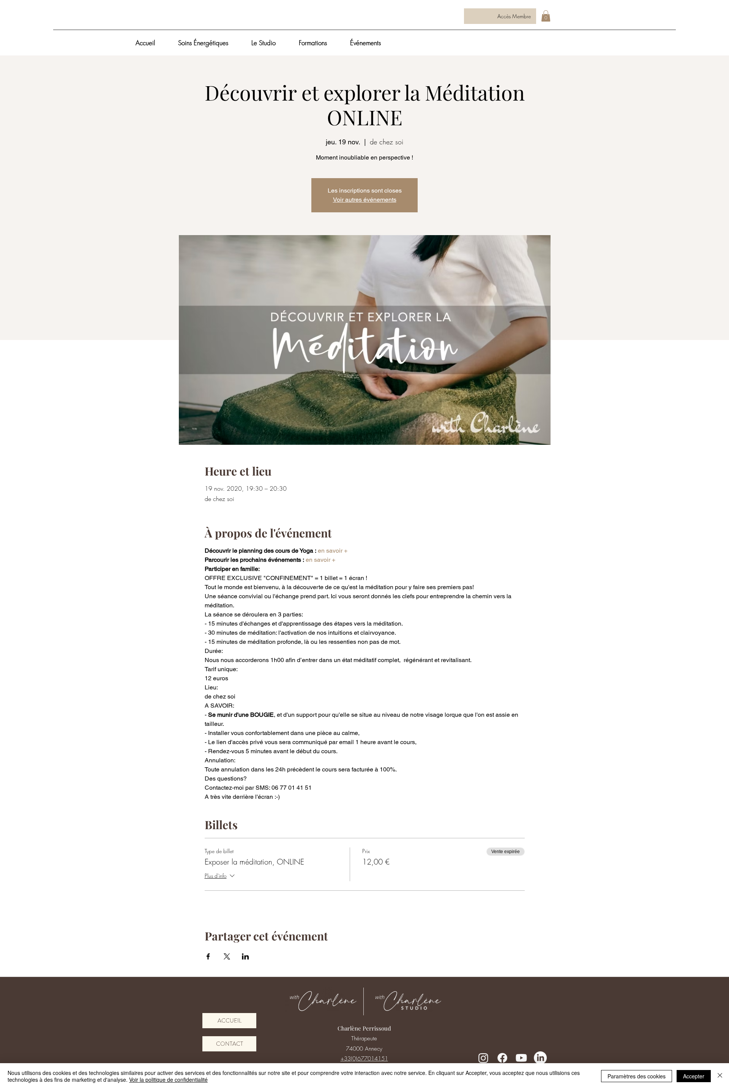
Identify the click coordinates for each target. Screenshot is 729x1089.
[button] (546, 16)
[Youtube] (521, 1057)
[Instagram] (483, 1057)
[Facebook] (502, 1057)
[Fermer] (719, 1076)
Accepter (693, 1076)
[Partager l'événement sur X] (226, 956)
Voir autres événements (364, 199)
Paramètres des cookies (637, 1076)
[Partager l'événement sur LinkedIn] (245, 956)
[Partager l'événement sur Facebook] (208, 956)
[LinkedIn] (540, 1057)
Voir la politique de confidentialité (168, 1079)
